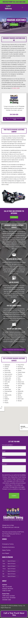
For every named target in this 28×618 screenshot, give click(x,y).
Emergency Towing (7, 544)
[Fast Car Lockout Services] (14, 301)
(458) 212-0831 (20, 4)
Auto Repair (5, 553)
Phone (4, 457)
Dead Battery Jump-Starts (14, 329)
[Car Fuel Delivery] (14, 278)
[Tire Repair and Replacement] (14, 255)
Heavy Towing (6, 550)
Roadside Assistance (8, 547)
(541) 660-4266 (20, 2)
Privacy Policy (9, 534)
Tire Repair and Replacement (14, 259)
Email (4, 451)
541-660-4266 (15, 88)
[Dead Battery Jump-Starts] (14, 324)
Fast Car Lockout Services (14, 306)
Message (4, 464)
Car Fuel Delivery (14, 282)
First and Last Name (7, 444)
